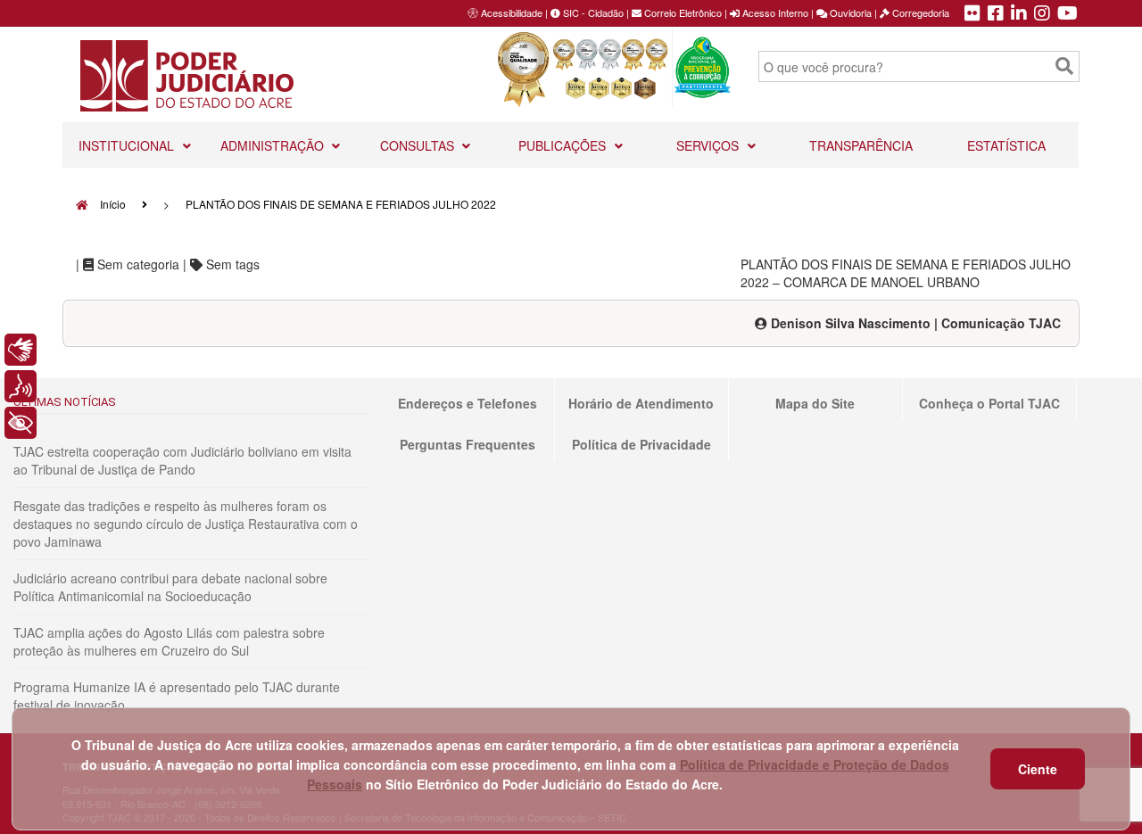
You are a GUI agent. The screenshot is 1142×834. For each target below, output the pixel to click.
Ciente (1037, 769)
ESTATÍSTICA (1006, 145)
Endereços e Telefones (467, 403)
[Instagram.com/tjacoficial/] (1042, 14)
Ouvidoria (849, 12)
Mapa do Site (815, 403)
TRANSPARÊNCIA (861, 145)
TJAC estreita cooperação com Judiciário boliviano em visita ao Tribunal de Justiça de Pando (182, 460)
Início (111, 203)
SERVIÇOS (709, 145)
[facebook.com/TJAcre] (995, 14)
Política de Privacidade (641, 444)
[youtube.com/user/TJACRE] (1067, 14)
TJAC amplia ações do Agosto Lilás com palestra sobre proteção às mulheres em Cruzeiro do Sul (169, 641)
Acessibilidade (511, 12)
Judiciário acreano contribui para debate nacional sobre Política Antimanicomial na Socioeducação (170, 587)
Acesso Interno (774, 12)
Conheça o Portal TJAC (989, 403)
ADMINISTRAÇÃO (273, 145)
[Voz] (20, 386)
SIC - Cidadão (592, 12)
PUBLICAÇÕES (563, 145)
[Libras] (20, 350)
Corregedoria (919, 12)
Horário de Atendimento (641, 403)
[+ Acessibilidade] (20, 423)
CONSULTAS (419, 145)
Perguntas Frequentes (467, 444)
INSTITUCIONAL (128, 145)
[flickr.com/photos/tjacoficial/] (972, 14)
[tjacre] (1019, 14)
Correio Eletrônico (681, 12)
